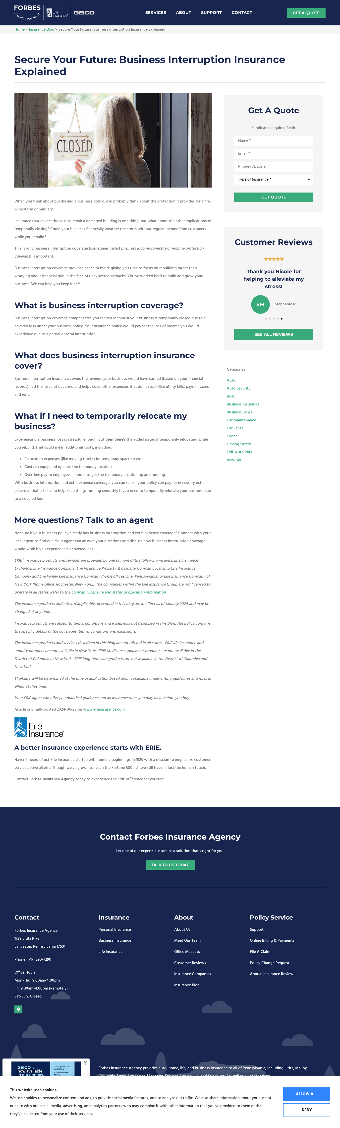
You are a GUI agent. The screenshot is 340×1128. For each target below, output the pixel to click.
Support (211, 12)
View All (234, 460)
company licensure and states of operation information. (119, 592)
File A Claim (260, 952)
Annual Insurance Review (271, 974)
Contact (242, 12)
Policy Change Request (269, 963)
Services (155, 12)
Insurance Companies (192, 974)
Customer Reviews (190, 963)
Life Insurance (110, 952)
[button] (266, 319)
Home (19, 29)
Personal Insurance (115, 930)
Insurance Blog (41, 29)
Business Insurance (115, 941)
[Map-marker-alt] (18, 1009)
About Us (182, 930)
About (183, 12)
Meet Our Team (187, 941)
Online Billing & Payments (272, 941)
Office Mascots (187, 952)
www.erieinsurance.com (104, 709)
